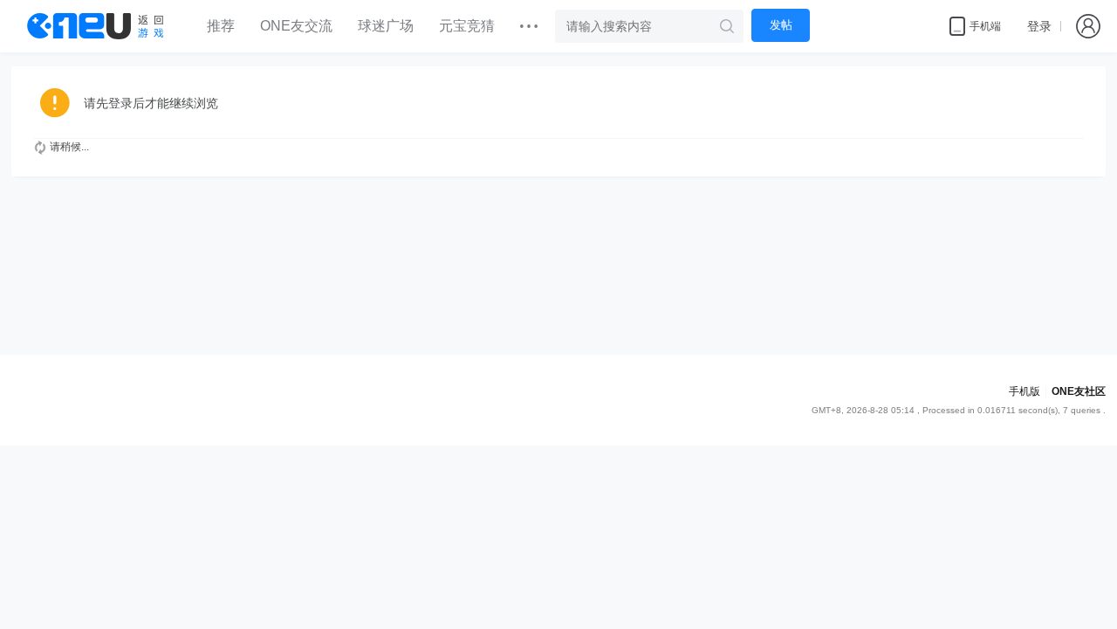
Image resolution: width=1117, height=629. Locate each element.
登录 (1039, 26)
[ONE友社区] (95, 26)
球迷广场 (386, 25)
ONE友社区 (1079, 391)
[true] (727, 26)
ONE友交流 (296, 25)
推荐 (221, 25)
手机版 (1024, 391)
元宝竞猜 (467, 25)
